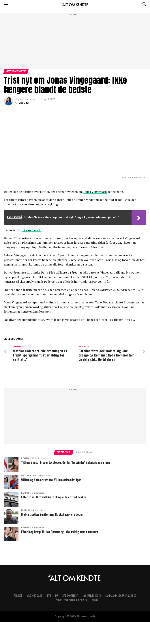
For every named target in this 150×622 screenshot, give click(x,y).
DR (56, 595)
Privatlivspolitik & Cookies (71, 600)
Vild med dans (34, 595)
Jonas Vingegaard (95, 192)
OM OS (94, 600)
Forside (18, 595)
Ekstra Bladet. (31, 230)
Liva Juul (23, 102)
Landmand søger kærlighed (120, 595)
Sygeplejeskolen (91, 595)
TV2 (49, 595)
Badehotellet (70, 595)
